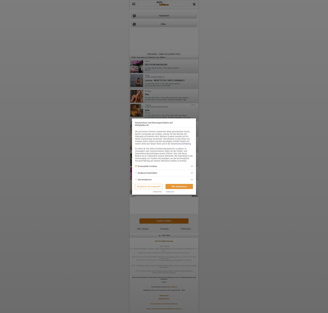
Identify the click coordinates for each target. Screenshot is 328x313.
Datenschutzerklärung (181, 144)
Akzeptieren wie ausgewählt (149, 186)
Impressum (170, 192)
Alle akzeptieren (179, 186)
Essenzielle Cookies (147, 166)
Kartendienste (145, 179)
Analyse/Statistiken (147, 173)
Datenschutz (157, 192)
